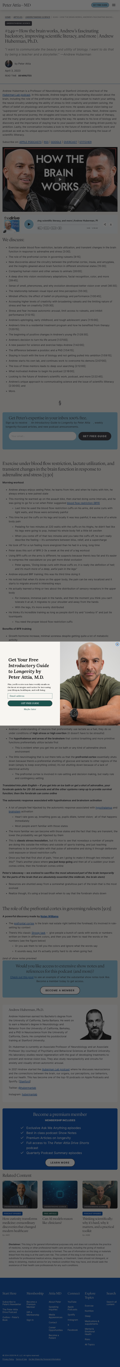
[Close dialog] (117, 644)
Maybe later (30, 709)
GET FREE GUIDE (30, 703)
